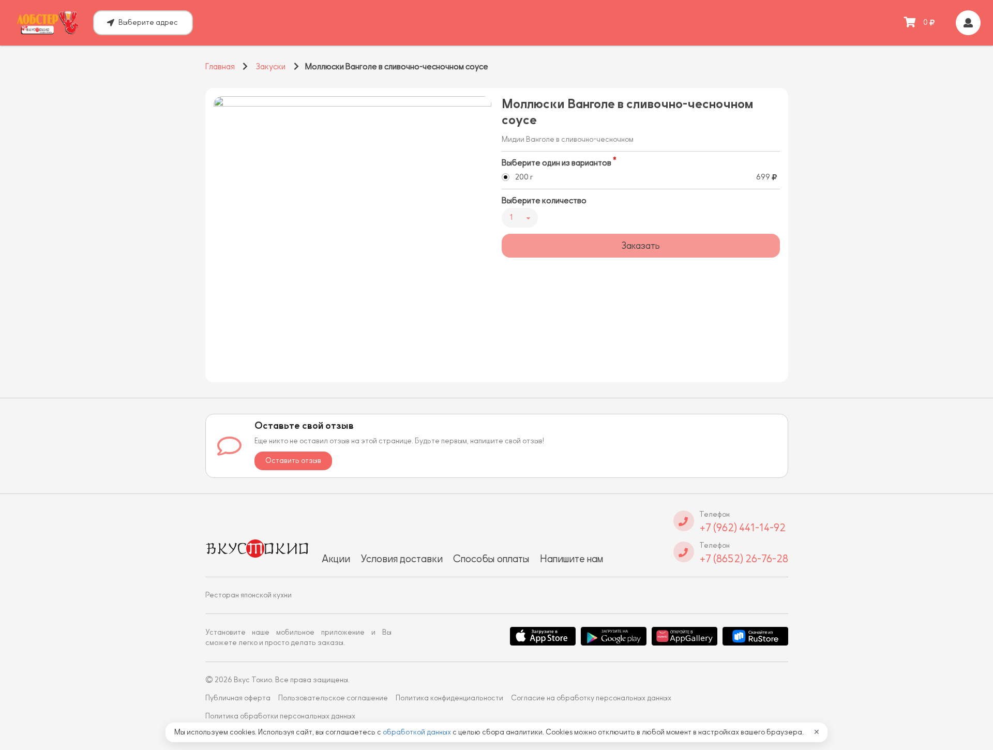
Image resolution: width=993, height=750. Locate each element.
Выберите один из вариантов (556, 163)
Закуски (270, 66)
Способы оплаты (491, 558)
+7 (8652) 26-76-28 (743, 558)
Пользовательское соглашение (333, 698)
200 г (524, 177)
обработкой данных (418, 732)
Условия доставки (401, 558)
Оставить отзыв (293, 460)
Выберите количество (544, 200)
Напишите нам (571, 558)
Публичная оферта (237, 698)
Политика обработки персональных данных (280, 716)
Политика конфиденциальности (449, 698)
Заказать (640, 246)
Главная (220, 66)
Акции (336, 558)
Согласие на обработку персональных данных (591, 698)
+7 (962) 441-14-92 (742, 527)
